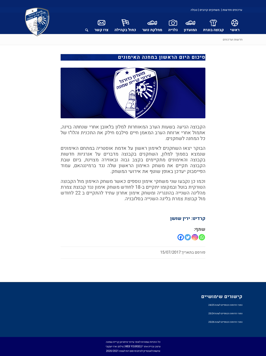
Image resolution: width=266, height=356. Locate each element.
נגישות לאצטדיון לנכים (148, 351)
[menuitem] (231, 10)
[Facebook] (181, 237)
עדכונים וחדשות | (231, 10)
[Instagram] (195, 237)
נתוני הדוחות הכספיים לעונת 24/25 (225, 305)
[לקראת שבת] (133, 93)
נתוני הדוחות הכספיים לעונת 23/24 (225, 313)
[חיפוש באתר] (86, 23)
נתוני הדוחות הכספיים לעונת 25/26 (225, 322)
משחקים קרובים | (208, 10)
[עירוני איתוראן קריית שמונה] (37, 22)
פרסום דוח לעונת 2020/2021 (121, 351)
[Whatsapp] (202, 237)
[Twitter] (188, 237)
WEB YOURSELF (134, 346)
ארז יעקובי (111, 346)
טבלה (194, 10)
